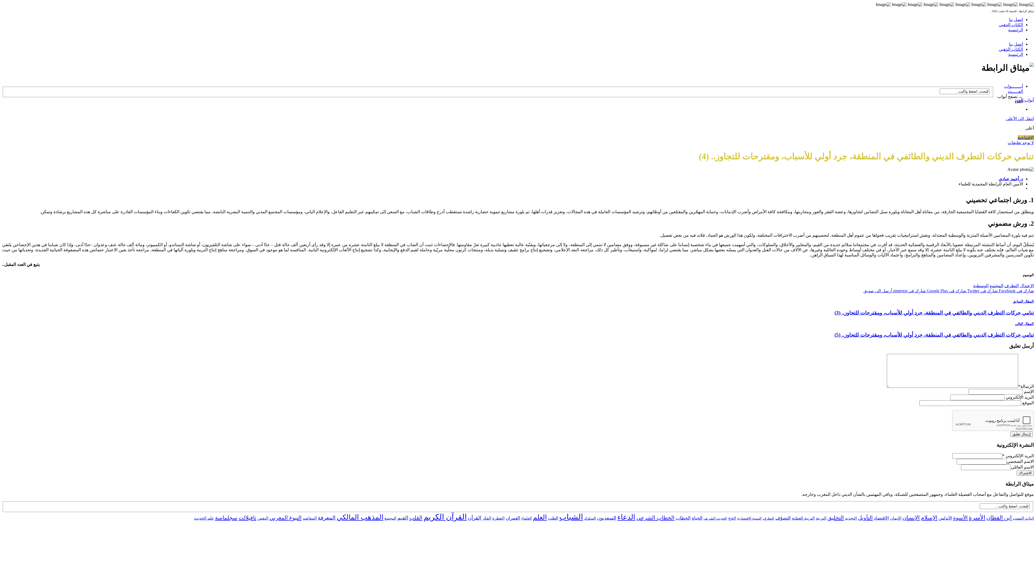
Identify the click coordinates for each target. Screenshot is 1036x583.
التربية (821, 518)
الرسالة (1026, 386)
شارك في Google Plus (946, 291)
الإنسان (911, 517)
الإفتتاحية (1026, 137)
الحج (732, 518)
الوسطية (981, 285)
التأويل (865, 518)
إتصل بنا (1016, 19)
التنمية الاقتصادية (749, 518)
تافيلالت (247, 518)
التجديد (851, 518)
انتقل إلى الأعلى (1020, 118)
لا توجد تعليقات (1021, 142)
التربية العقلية (803, 518)
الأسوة (960, 518)
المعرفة (327, 518)
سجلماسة (226, 518)
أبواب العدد (1024, 100)
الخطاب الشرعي (655, 518)
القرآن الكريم (445, 517)
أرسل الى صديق (877, 291)
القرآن (474, 518)
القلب (415, 518)
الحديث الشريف (715, 518)
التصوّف (783, 518)
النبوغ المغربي (286, 518)
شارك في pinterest (909, 291)
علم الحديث (204, 518)
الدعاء (626, 517)
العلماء (526, 518)
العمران (513, 518)
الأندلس (945, 518)
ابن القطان (999, 517)
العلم (540, 517)
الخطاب (683, 518)
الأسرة (977, 517)
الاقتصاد (881, 518)
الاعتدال (1027, 285)
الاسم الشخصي (1020, 461)
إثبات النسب (1023, 518)
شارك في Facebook (1016, 291)
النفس (262, 518)
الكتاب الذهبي (1011, 24)
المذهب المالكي (360, 517)
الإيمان (895, 518)
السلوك (590, 518)
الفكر (486, 518)
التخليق (835, 518)
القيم (402, 518)
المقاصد (310, 518)
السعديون (606, 518)
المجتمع (996, 285)
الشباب (571, 517)
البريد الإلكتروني (1020, 397)
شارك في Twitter (982, 291)
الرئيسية (1015, 30)
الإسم (1029, 391)
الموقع (1028, 403)
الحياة (697, 518)
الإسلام (929, 517)
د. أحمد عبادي (1011, 179)
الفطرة (498, 518)
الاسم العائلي (1022, 467)
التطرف (1011, 285)
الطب (553, 518)
